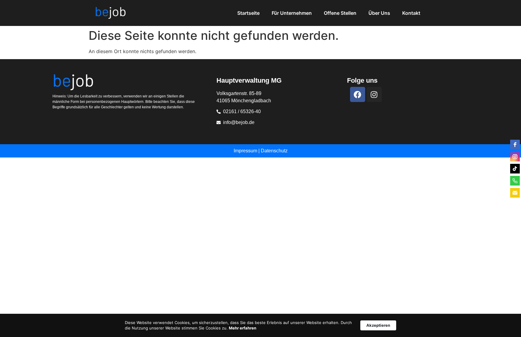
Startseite (248, 13)
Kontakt (411, 13)
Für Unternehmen (292, 13)
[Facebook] (357, 94)
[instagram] (515, 156)
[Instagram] (374, 94)
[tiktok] (515, 168)
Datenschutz (274, 150)
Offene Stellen (340, 13)
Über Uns (379, 13)
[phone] (515, 181)
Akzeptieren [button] (378, 325)
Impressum (245, 150)
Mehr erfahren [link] (242, 328)
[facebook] (515, 144)
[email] (515, 193)
